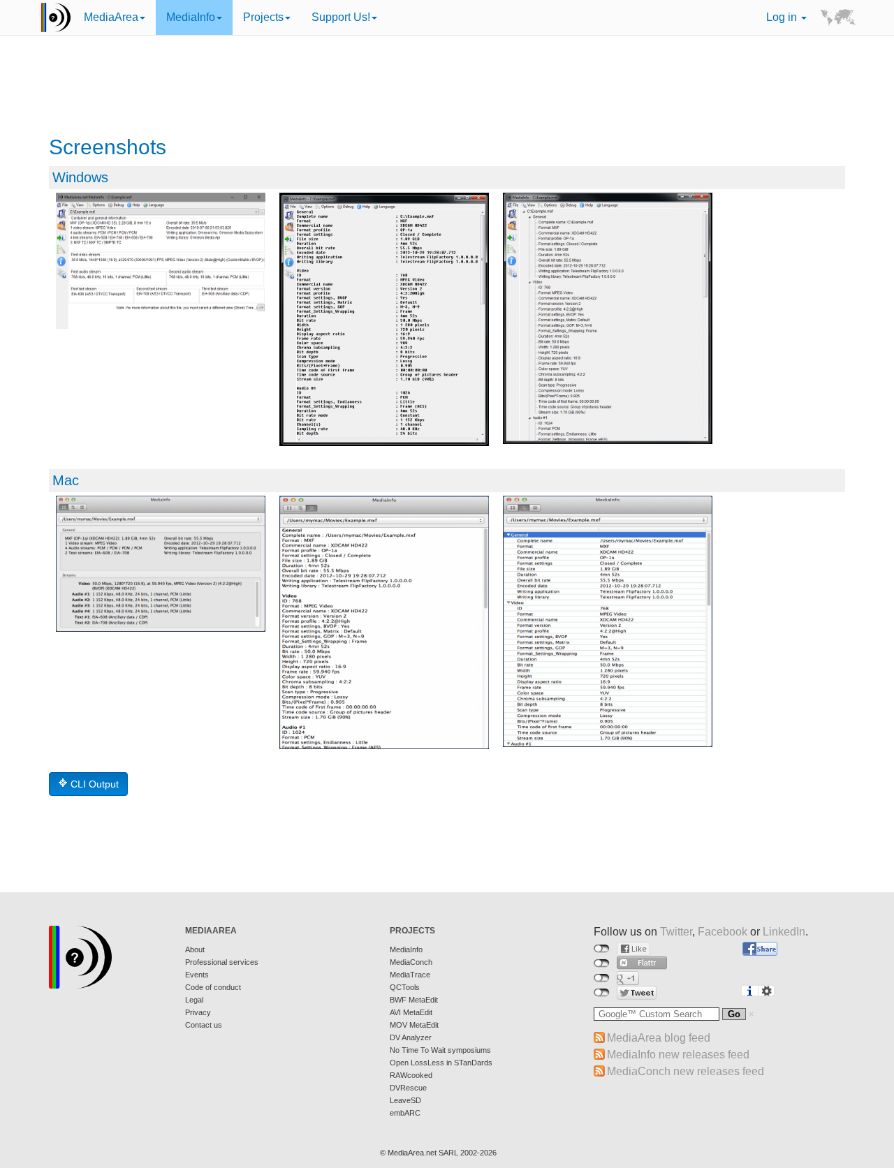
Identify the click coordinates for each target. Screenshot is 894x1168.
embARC (405, 1113)
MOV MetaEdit (414, 1025)
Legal (194, 1000)
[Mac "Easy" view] (160, 564)
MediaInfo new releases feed (678, 1054)
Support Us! (341, 17)
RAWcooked (411, 1075)
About (195, 949)
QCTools (405, 987)
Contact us (203, 1025)
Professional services (221, 962)
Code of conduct (213, 987)
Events (197, 974)
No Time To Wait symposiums (440, 1050)
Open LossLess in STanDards (441, 1062)
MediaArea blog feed (658, 1038)
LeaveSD (405, 1100)
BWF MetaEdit (414, 1000)
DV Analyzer (411, 1037)
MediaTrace (410, 974)
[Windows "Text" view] (384, 319)
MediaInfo (190, 17)
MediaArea (111, 17)
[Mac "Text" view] (384, 622)
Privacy (198, 1012)
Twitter (676, 932)
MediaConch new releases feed (685, 1071)
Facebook (722, 932)
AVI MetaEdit (411, 1012)
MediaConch (411, 962)
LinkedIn (784, 932)
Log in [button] (783, 17)
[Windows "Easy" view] (160, 261)
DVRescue (408, 1088)
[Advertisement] (447, 87)
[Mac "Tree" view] (607, 621)
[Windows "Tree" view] (607, 318)
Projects (263, 17)
